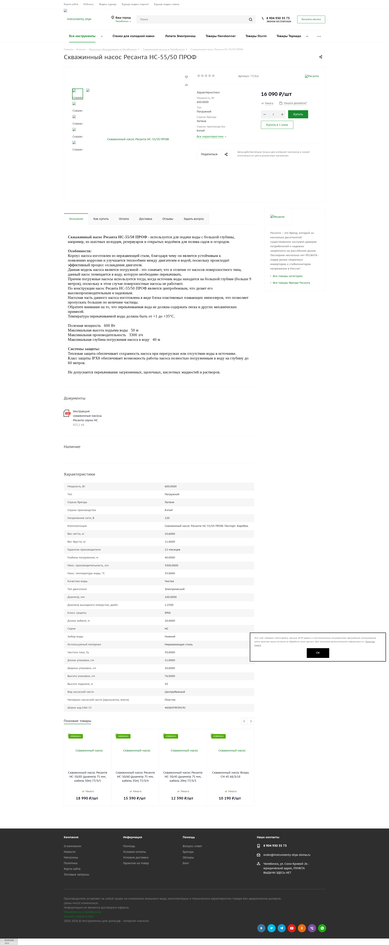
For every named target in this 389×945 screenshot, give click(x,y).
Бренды (188, 852)
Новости (70, 852)
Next (251, 721)
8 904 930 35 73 (278, 18)
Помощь (129, 846)
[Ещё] (319, 36)
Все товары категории (287, 276)
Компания (71, 837)
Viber (312, 928)
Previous (244, 721)
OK (318, 652)
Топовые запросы (76, 874)
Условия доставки (136, 857)
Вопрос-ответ (192, 846)
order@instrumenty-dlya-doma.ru (286, 855)
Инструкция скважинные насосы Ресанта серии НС (87, 415)
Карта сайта (72, 869)
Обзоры (188, 857)
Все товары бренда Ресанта (291, 282)
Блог (186, 863)
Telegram (282, 928)
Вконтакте (261, 928)
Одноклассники (302, 928)
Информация (132, 837)
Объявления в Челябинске (82, 912)
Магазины (71, 857)
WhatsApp (322, 928)
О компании (72, 846)
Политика (70, 863)
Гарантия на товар (136, 863)
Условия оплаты (134, 852)
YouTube (292, 928)
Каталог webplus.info (79, 916)
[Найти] (250, 19)
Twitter (271, 928)
